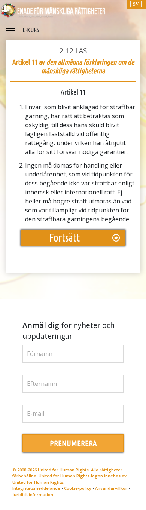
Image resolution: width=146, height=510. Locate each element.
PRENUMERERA (73, 443)
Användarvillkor (111, 488)
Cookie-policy (77, 488)
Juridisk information (32, 494)
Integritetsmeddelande (36, 488)
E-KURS (30, 30)
